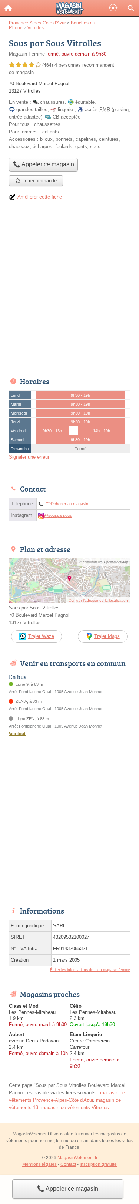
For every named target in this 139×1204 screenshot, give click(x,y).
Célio (76, 1006)
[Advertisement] (69, 291)
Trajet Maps (107, 636)
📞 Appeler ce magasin (67, 1188)
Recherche (131, 8)
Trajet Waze (41, 636)
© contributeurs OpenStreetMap (103, 562)
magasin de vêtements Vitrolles (75, 1107)
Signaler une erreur (29, 457)
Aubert (16, 1034)
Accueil (8, 8)
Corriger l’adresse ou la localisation (98, 600)
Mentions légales (39, 1164)
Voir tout (17, 733)
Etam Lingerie (86, 1034)
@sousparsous (58, 515)
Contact (68, 1164)
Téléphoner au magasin (67, 504)
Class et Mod (24, 1006)
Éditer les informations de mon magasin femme (90, 970)
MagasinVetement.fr (77, 1157)
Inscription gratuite (98, 1164)
